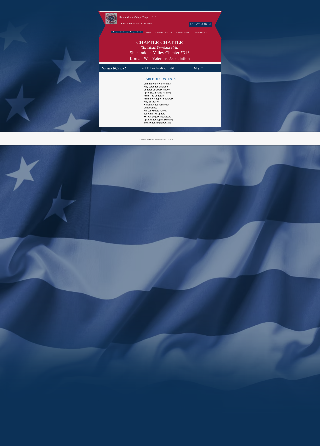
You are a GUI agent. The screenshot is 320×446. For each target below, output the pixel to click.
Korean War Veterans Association (136, 23)
